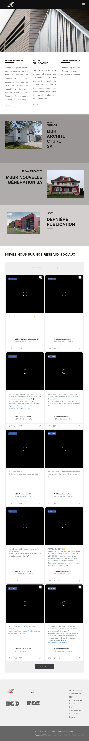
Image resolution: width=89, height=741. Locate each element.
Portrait (72, 704)
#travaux (11, 633)
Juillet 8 (70, 341)
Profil (71, 707)
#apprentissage (24, 406)
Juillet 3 (31, 419)
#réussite (11, 408)
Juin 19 (70, 419)
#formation (35, 406)
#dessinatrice (25, 408)
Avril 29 (31, 574)
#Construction (35, 631)
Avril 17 (70, 574)
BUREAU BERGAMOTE (74, 735)
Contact (72, 717)
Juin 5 (30, 496)
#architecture (20, 633)
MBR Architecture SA (62, 339)
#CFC (18, 408)
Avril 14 (31, 651)
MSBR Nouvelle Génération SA (27, 339)
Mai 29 (70, 496)
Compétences (75, 710)
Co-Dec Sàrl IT (52, 735)
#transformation (53, 643)
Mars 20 (70, 651)
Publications (74, 714)
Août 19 (31, 341)
